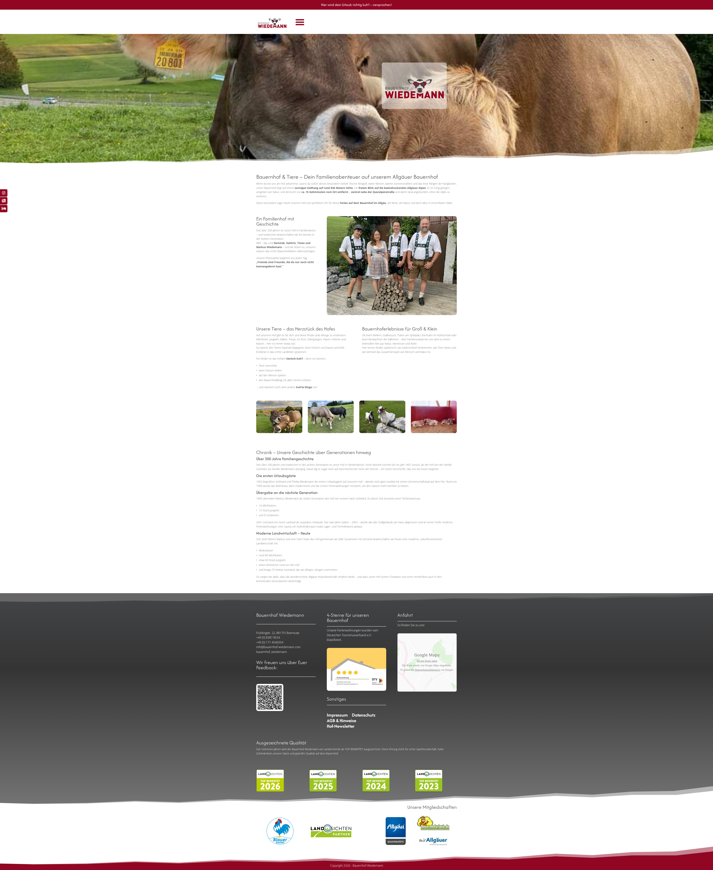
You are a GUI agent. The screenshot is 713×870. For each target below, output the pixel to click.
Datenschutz (363, 716)
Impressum (337, 716)
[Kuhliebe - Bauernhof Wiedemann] (279, 432)
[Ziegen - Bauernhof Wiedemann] (382, 432)
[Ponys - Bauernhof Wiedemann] (331, 432)
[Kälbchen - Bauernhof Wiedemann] (434, 432)
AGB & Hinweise (341, 721)
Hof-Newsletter (340, 727)
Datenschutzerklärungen (427, 669)
